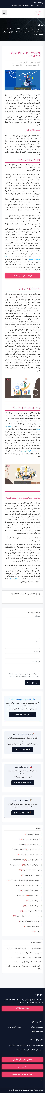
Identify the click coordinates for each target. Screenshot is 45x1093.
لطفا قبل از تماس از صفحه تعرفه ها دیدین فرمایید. (26, 5)
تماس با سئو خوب (14, 1027)
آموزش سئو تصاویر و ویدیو (31, 839)
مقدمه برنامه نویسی (33, 926)
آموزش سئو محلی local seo (29, 844)
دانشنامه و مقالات (36, 1027)
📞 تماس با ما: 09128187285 (23, 714)
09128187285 (36, 2)
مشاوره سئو (22, 1066)
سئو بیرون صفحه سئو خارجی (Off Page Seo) (25, 880)
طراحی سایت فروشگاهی (22, 275)
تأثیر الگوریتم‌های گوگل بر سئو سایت (28, 953)
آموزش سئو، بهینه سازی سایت (30, 855)
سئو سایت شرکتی (34, 901)
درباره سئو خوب (37, 1031)
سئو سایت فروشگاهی (33, 906)
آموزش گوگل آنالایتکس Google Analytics (25, 865)
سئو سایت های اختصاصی (31, 911)
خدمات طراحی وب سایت (22, 1074)
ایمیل (37, 651)
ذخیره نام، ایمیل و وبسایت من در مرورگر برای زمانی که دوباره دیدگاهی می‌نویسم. (23, 675)
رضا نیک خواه (13, 63)
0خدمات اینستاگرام (34, 834)
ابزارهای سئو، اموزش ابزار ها (31, 870)
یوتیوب (37, 931)
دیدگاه (37, 616)
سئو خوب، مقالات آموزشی (30, 66)
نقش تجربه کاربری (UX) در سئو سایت (27, 962)
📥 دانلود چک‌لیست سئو (23, 812)
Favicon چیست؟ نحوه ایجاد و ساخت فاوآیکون (24, 948)
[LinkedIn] (41, 1080)
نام (38, 642)
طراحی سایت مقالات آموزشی (31, 921)
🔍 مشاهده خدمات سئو (23, 782)
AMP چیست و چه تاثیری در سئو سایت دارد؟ (25, 957)
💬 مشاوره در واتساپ (23, 749)
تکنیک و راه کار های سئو (32, 875)
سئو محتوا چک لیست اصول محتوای (28, 916)
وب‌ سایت (36, 661)
